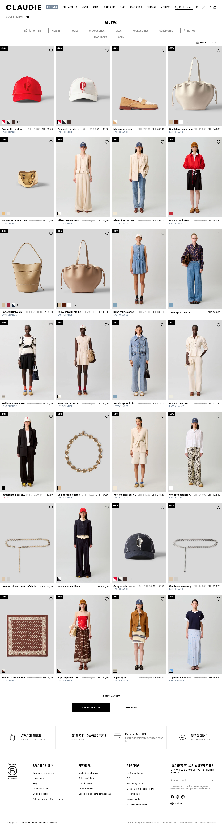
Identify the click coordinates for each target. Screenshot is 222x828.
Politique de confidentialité (197, 789)
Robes (74, 30)
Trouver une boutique (137, 804)
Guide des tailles (40, 789)
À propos (189, 30)
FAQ (35, 783)
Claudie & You (85, 783)
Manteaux (100, 36)
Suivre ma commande (43, 773)
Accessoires (141, 30)
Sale (121, 36)
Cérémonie (166, 30)
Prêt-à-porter (32, 30)
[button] (52, 7)
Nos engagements (135, 783)
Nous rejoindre (133, 799)
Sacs (119, 30)
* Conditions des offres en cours (48, 799)
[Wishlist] (51, 50)
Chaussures (97, 30)
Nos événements (134, 794)
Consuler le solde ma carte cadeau (95, 794)
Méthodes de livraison (89, 773)
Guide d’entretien (41, 794)
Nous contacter (40, 778)
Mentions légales (208, 823)
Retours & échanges (88, 778)
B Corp (130, 778)
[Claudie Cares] (12, 771)
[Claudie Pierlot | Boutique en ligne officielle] (23, 7)
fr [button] (196, 7)
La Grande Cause (135, 773)
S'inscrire (213, 780)
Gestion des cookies (187, 823)
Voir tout (131, 707)
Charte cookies (168, 823)
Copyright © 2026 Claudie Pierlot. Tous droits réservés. (31, 823)
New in (56, 30)
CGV (129, 823)
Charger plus (91, 707)
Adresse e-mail (178, 780)
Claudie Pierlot (14, 17)
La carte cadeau (86, 789)
